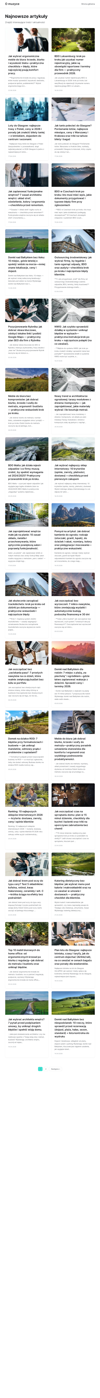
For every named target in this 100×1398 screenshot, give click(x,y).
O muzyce (12, 4)
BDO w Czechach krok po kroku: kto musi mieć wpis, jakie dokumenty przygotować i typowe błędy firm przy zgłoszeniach (73, 198)
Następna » (55, 1069)
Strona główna (88, 4)
